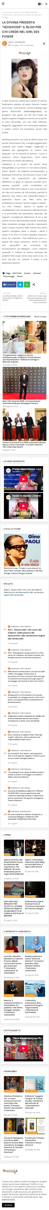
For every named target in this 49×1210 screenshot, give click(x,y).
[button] (46, 4)
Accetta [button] (8, 1205)
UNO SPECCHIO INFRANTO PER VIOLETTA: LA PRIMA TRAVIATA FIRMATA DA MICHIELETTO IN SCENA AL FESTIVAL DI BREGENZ (14, 908)
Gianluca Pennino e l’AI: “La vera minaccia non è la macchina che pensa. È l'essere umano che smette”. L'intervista (14, 1103)
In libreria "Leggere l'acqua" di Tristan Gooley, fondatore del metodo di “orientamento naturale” (34, 1102)
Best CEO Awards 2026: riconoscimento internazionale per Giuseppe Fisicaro (22, 402)
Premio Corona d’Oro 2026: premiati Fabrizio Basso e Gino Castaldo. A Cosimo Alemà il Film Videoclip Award (24, 444)
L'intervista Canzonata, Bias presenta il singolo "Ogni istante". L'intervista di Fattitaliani (34, 1006)
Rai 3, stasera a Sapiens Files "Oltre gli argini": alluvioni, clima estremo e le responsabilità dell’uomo (25, 737)
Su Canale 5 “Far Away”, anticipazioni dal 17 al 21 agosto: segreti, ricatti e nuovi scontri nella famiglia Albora (26, 755)
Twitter (20, 284)
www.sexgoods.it (33, 111)
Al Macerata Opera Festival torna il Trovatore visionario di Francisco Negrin (35, 905)
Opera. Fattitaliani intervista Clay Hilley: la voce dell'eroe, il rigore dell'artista (35, 863)
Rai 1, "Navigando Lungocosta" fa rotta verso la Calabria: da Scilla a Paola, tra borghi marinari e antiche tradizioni (26, 655)
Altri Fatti (17, 273)
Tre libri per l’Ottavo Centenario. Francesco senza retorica (34, 1141)
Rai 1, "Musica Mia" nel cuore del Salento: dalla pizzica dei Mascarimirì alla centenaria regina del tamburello (26, 634)
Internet (37, 273)
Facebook (10, 284)
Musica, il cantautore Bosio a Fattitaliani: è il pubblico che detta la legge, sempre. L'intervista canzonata (13, 1007)
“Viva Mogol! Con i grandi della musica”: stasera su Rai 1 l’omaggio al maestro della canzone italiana (26, 774)
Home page (7, 12)
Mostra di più (40, 316)
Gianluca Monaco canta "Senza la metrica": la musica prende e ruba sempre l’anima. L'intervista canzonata (34, 963)
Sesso (16, 12)
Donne (27, 273)
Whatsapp (27, 284)
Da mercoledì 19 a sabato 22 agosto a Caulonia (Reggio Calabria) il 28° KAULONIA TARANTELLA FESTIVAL (25, 816)
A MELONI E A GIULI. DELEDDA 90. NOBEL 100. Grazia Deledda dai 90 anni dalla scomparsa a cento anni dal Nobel (26, 718)
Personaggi (8, 276)
